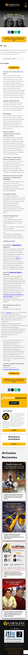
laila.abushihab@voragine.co (11, 369)
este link (9, 312)
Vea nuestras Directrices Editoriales (14, 653)
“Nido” (17, 258)
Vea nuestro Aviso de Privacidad (14, 651)
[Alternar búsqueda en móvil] (25, 3)
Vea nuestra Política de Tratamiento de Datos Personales (14, 648)
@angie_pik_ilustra (15, 272)
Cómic (5, 45)
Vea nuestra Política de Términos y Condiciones (14, 649)
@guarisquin (16, 245)
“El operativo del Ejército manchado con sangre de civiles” (13, 294)
